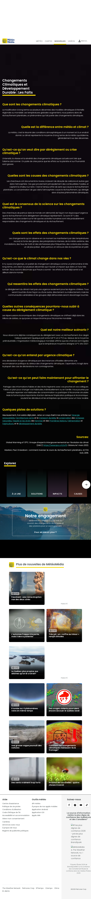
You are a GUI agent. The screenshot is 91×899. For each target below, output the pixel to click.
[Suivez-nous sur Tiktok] (87, 805)
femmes (39, 420)
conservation (65, 418)
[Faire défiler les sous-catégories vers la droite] (86, 484)
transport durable (47, 418)
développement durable (30, 423)
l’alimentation (73, 420)
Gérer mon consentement (13, 819)
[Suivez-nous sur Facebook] (69, 805)
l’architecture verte (25, 418)
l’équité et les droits (22, 420)
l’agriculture (8, 423)
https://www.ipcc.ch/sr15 (55, 445)
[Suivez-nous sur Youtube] (81, 805)
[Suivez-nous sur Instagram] (75, 805)
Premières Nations (58, 420)
